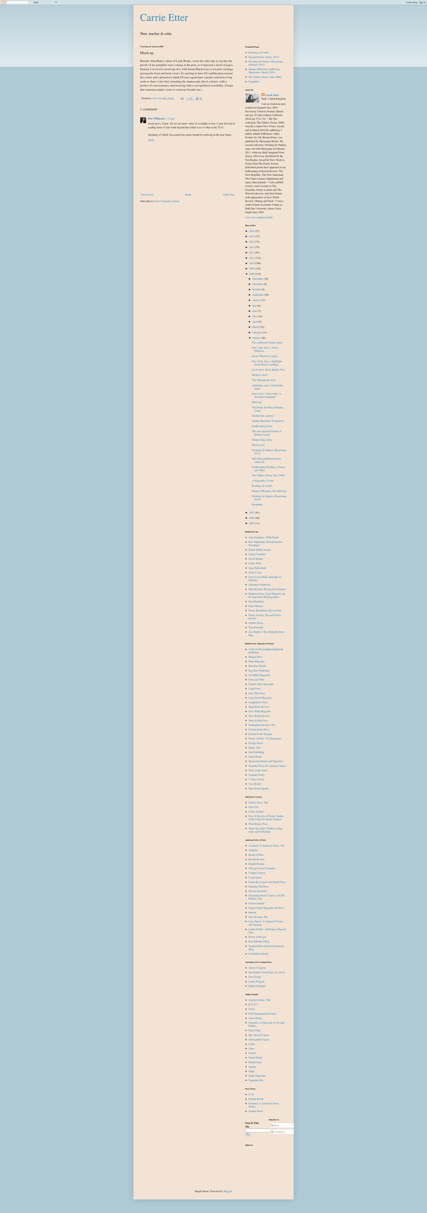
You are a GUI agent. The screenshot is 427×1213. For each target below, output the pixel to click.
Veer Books (255, 783)
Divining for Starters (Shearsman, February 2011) (266, 63)
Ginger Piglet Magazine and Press (266, 907)
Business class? (260, 374)
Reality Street (256, 743)
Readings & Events (259, 52)
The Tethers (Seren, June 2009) (265, 77)
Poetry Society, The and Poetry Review (265, 616)
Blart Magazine (257, 661)
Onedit (252, 1053)
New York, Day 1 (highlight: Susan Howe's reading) (267, 362)
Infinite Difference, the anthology (269, 491)
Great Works (255, 1018)
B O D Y (253, 1004)
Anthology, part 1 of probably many (267, 386)
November (258, 284)
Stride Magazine (257, 1075)
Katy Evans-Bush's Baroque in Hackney (265, 578)
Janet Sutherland (257, 568)
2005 (252, 523)
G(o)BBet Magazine (259, 675)
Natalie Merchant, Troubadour (268, 421)
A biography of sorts (263, 480)
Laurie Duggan (257, 981)
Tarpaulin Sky (256, 1080)
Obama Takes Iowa (262, 439)
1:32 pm (170, 118)
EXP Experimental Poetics (263, 1013)
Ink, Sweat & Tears (259, 1035)
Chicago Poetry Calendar (262, 868)
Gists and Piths (256, 679)
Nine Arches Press (258, 720)
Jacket (252, 1044)
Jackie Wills (255, 563)
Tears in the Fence (258, 770)
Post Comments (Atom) (166, 201)
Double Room (256, 1099)
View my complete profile (259, 217)
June (255, 311)
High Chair (254, 1030)
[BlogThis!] (191, 98)
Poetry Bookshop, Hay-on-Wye (265, 610)
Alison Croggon (257, 967)
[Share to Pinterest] (200, 98)
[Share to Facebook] (197, 98)
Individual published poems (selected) (266, 460)
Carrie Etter (164, 17)
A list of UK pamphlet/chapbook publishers (266, 650)
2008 (252, 274)
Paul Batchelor (256, 601)
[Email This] (187, 98)
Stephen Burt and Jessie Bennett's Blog (266, 947)
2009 (252, 268)
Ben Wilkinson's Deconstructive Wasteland (265, 543)
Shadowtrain (255, 1062)
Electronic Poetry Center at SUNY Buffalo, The (267, 897)
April (255, 321)
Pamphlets (254, 81)
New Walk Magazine (260, 711)
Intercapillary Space (259, 1039)
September (258, 294)
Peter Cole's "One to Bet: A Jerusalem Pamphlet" (266, 395)
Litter (251, 1048)
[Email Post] (181, 98)
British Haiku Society (260, 549)
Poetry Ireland (256, 811)
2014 (252, 241)
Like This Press (257, 693)
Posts (276, 1125)
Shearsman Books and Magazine (266, 761)
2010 (252, 263)
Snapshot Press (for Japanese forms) (267, 765)
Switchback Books (258, 953)
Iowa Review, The (258, 916)
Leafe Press (255, 688)
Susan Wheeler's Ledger (264, 356)
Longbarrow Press (258, 702)
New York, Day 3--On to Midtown (265, 349)
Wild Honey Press (258, 824)
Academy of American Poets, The (266, 845)
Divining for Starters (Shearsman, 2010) (269, 497)
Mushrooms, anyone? (263, 415)
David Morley (256, 558)
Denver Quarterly (258, 891)
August (256, 300)
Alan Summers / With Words (264, 537)
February (257, 332)
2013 (252, 247)
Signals (252, 1066)
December (258, 278)
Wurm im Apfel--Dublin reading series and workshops (265, 830)
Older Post (228, 194)
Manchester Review (259, 706)
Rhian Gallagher (257, 986)
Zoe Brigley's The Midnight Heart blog (266, 633)
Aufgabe (253, 850)
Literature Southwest (259, 584)
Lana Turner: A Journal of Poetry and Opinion (266, 922)
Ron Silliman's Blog (259, 941)
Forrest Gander (256, 903)
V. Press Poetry (257, 779)
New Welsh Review (259, 716)
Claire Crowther (257, 554)
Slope (252, 1071)
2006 (252, 517)
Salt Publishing (256, 752)
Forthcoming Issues (262, 426)
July (254, 305)
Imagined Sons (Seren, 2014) (264, 57)
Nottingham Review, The (262, 725)
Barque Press (255, 656)
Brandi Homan (256, 863)
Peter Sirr (253, 807)
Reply (151, 140)
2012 (252, 252)
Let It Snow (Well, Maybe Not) (268, 369)
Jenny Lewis (255, 572)
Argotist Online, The (259, 1000)
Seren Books (255, 756)
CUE (251, 1094)
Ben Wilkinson (156, 118)
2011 (252, 257)
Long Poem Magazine (260, 697)
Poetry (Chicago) (258, 936)
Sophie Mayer (256, 622)
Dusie (252, 1009)
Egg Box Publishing (259, 670)
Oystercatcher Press (259, 729)
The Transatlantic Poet (263, 380)
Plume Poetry (256, 1057)
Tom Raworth (256, 627)
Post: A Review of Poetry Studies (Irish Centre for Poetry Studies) (266, 817)
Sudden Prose (256, 1111)
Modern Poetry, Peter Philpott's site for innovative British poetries (267, 595)
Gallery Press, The (258, 802)
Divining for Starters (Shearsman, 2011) (269, 451)
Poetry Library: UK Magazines (265, 738)
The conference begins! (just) (267, 342)
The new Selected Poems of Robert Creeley (266, 432)
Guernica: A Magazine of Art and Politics (266, 1024)
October (257, 289)
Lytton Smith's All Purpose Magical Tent (267, 930)
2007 (252, 512)
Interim (252, 912)
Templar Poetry (257, 774)
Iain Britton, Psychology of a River (267, 972)
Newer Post (147, 194)
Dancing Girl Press (259, 886)
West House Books (259, 788)
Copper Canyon (257, 872)
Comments (279, 1131)
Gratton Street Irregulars (261, 684)
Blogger (228, 1191)
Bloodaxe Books (257, 665)
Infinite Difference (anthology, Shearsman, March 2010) (264, 70)
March (256, 327)
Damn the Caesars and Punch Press (267, 882)
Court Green (255, 877)
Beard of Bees (256, 854)
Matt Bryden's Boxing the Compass (267, 589)
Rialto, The (254, 747)
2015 (252, 236)
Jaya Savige (255, 976)
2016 (252, 231)
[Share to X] (194, 98)
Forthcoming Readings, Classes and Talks (268, 468)
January (256, 337)
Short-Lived (258, 445)
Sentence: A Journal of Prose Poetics (264, 1105)
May (255, 316)
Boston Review (257, 859)
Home (188, 194)
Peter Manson (256, 606)
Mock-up (256, 402)
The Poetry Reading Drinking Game (267, 409)
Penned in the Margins (260, 734)
